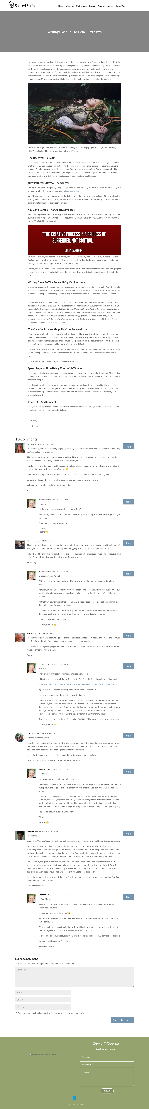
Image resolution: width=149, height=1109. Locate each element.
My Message (81, 6)
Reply (128, 446)
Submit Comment (122, 1019)
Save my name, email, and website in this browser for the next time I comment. (51, 1013)
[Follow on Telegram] (74, 1098)
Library (92, 6)
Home (60, 6)
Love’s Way (120, 6)
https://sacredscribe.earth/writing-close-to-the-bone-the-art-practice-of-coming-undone (78, 684)
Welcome (70, 6)
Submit (107, 1091)
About (110, 6)
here (36, 297)
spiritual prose (72, 191)
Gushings (101, 6)
